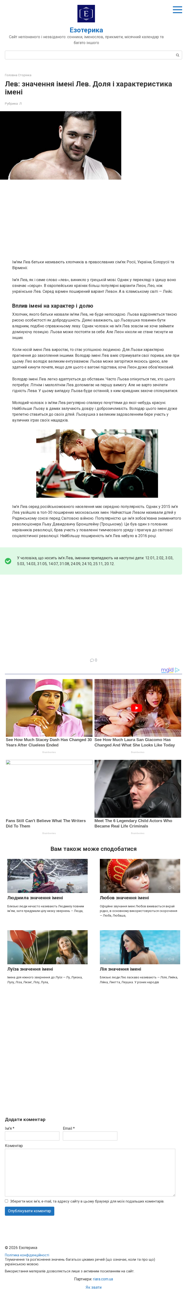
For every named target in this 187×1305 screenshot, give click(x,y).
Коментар (14, 1145)
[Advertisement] (97, 219)
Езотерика (86, 30)
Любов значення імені (124, 898)
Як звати (94, 1287)
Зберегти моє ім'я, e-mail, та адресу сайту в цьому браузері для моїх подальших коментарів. (87, 1201)
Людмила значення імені (35, 898)
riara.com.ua (103, 1279)
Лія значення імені (120, 969)
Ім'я (9, 1128)
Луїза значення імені (30, 969)
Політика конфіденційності (27, 1255)
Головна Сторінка (18, 75)
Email (69, 1128)
